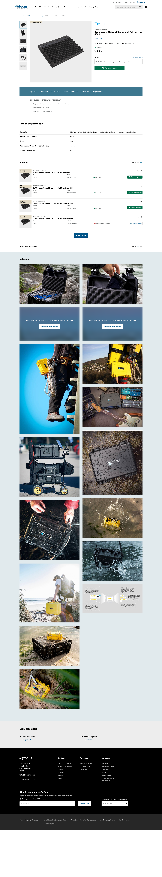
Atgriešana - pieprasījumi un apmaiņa (83, 820)
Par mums (114, 2)
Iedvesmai (78, 7)
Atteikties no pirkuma (107, 820)
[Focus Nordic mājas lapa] (21, 7)
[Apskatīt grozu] (146, 7)
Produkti (38, 7)
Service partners (124, 820)
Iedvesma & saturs (108, 766)
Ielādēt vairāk (81, 235)
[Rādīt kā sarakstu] (141, 162)
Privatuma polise (49, 824)
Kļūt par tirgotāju (85, 766)
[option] (23, 24)
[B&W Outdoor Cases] (99, 24)
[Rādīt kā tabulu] (138, 162)
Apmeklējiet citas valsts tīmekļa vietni (114, 799)
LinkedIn (60, 778)
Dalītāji (41, 16)
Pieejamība (83, 769)
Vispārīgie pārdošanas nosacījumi (55, 820)
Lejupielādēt (26, 740)
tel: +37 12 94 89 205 (65, 766)
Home (16, 16)
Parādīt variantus (137, 57)
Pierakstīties (84, 803)
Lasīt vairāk (98, 39)
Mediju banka (106, 775)
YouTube (60, 775)
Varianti (96, 57)
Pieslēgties (141, 2)
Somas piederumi (33, 16)
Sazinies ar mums (123, 2)
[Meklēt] (140, 7)
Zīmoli (46, 7)
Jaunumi (132, 2)
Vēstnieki (67, 7)
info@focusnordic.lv (64, 763)
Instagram (61, 769)
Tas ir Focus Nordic (86, 763)
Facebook (61, 772)
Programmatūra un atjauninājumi (108, 779)
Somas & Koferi (24, 16)
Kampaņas (56, 7)
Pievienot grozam (111, 68)
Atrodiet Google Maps (27, 779)
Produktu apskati (91, 7)
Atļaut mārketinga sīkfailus (49, 326)
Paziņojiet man (137, 223)
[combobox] (129, 7)
